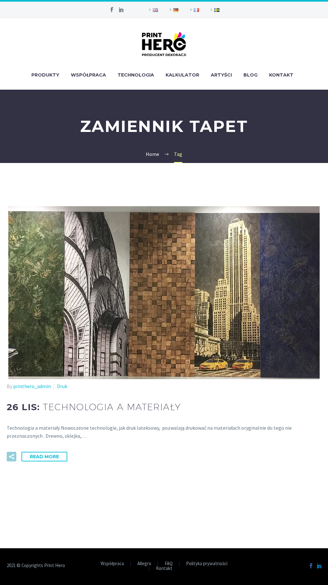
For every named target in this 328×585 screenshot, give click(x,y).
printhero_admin (32, 386)
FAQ (169, 563)
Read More (44, 456)
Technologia (136, 75)
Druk (62, 386)
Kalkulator (182, 75)
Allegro (144, 563)
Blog (250, 75)
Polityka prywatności (206, 563)
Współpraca (88, 75)
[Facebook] (112, 9)
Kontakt (281, 75)
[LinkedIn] (121, 9)
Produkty (45, 75)
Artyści (221, 75)
